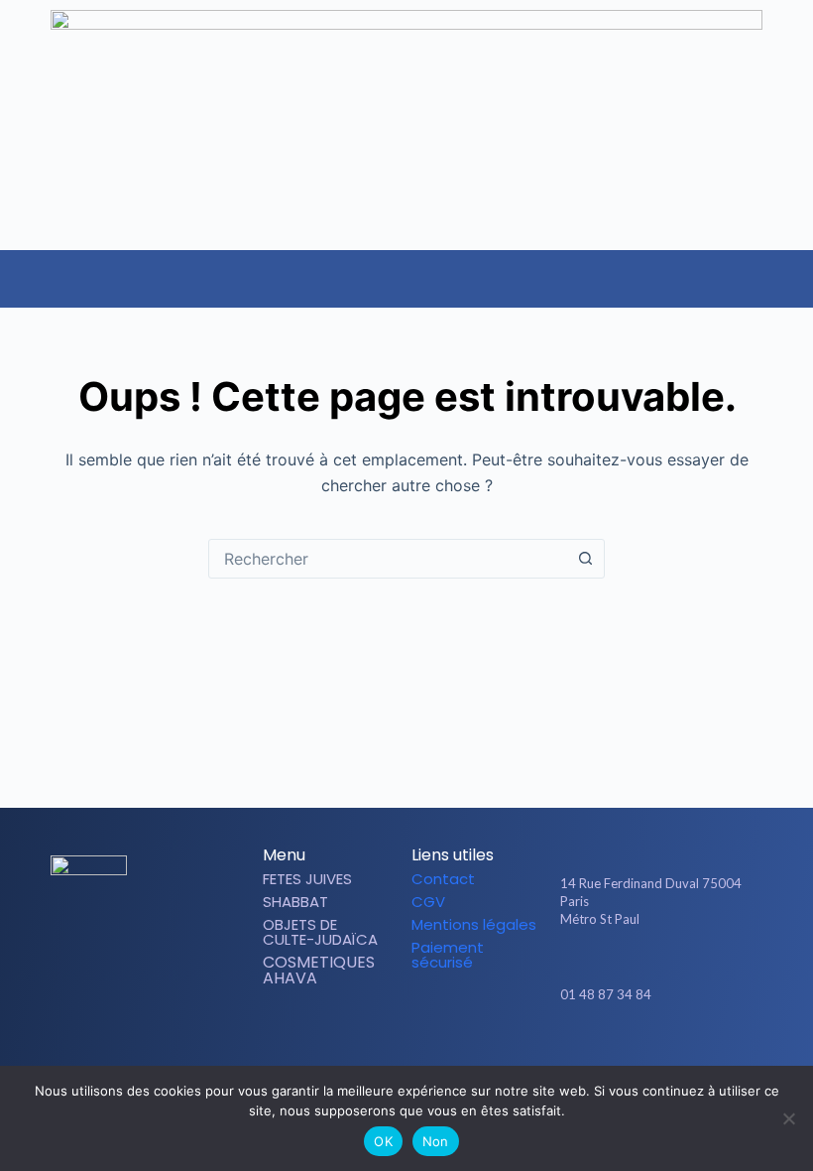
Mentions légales (473, 924)
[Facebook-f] (629, 1052)
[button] (797, 269)
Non (435, 1141)
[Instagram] (663, 1052)
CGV (428, 901)
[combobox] (387, 559)
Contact (443, 878)
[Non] (788, 1118)
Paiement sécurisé (447, 955)
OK (383, 1141)
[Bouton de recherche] (585, 559)
